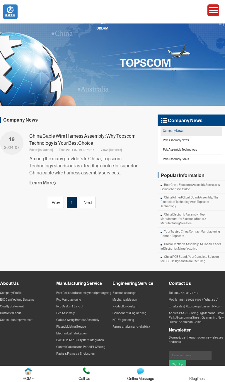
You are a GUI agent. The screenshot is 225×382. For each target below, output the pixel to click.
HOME (28, 378)
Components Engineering (129, 313)
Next (87, 202)
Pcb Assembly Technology (180, 149)
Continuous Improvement (16, 320)
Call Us (84, 378)
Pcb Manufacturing (68, 299)
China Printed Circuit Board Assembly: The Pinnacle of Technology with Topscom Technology (190, 201)
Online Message (140, 378)
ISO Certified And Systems (17, 299)
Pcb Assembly (65, 313)
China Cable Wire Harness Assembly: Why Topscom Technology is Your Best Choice (82, 139)
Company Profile (11, 293)
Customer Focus (10, 313)
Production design (124, 306)
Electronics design (124, 293)
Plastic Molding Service (71, 326)
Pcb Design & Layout (69, 306)
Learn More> (43, 182)
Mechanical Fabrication (71, 333)
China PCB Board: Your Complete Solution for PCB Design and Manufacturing (190, 259)
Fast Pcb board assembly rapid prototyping (83, 293)
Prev (56, 202)
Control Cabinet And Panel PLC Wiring (80, 347)
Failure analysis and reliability (131, 326)
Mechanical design (124, 299)
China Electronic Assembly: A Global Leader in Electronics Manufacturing (191, 246)
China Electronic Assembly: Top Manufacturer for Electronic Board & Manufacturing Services (184, 218)
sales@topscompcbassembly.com (199, 306)
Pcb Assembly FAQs (176, 159)
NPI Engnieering (123, 320)
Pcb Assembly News (176, 140)
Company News (173, 131)
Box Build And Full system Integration (80, 340)
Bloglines (197, 378)
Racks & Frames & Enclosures (75, 353)
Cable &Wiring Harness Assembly (77, 320)
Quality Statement (12, 306)
